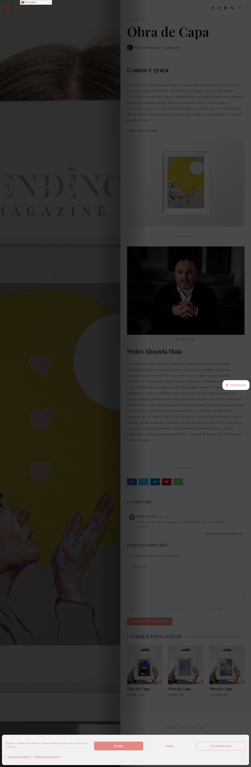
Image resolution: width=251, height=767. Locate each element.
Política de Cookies (19, 756)
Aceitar (118, 746)
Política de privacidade (46, 756)
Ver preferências (220, 746)
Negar (170, 746)
